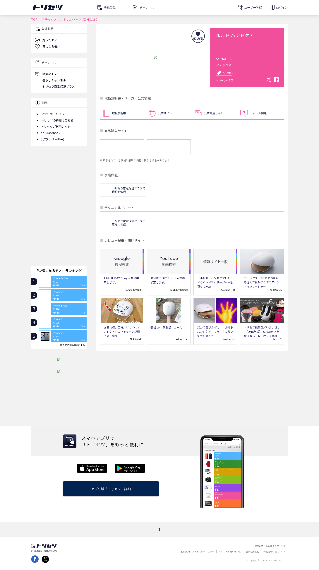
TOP (34, 19)
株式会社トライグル (276, 545)
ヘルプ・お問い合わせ (230, 551)
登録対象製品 (252, 551)
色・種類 (226, 73)
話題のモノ (49, 74)
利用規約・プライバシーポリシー (197, 551)
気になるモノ (51, 46)
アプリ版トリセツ (53, 114)
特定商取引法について (274, 551)
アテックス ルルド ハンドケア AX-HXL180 (69, 19)
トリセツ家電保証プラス (58, 86)
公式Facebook (50, 133)
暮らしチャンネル (54, 80)
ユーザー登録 (253, 7)
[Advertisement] (59, 178)
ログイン (282, 7)
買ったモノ (49, 40)
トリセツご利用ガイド (56, 126)
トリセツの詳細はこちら (57, 120)
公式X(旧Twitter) (52, 139)
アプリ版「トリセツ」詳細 (111, 489)
